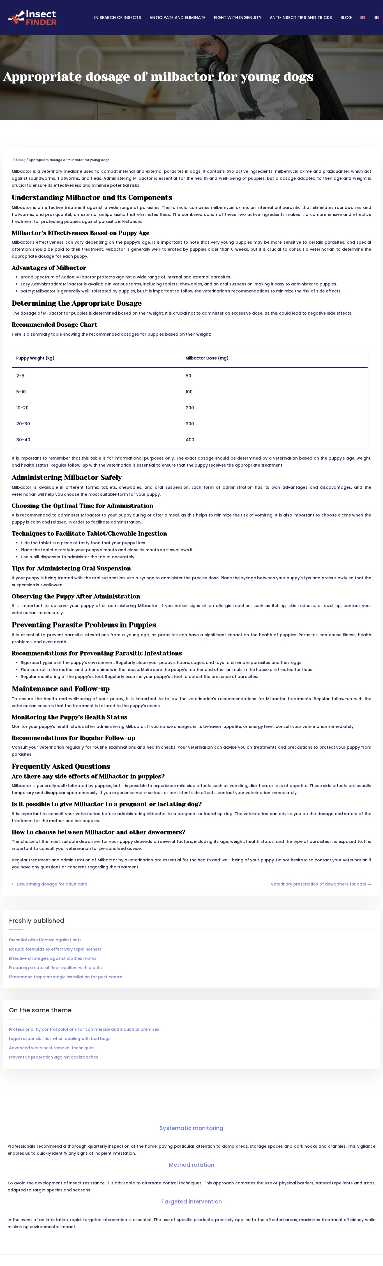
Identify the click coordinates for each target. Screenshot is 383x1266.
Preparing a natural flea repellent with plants (55, 967)
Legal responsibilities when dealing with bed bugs (59, 1038)
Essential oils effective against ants (45, 940)
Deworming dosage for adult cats (52, 884)
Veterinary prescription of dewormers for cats (318, 884)
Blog (346, 17)
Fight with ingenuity (237, 17)
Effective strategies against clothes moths (52, 958)
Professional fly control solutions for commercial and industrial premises (84, 1029)
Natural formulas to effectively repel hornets (55, 949)
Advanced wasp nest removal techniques (51, 1048)
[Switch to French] (374, 18)
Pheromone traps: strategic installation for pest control (66, 977)
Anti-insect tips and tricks (301, 17)
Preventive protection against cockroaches (53, 1057)
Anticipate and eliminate (177, 17)
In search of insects (117, 17)
